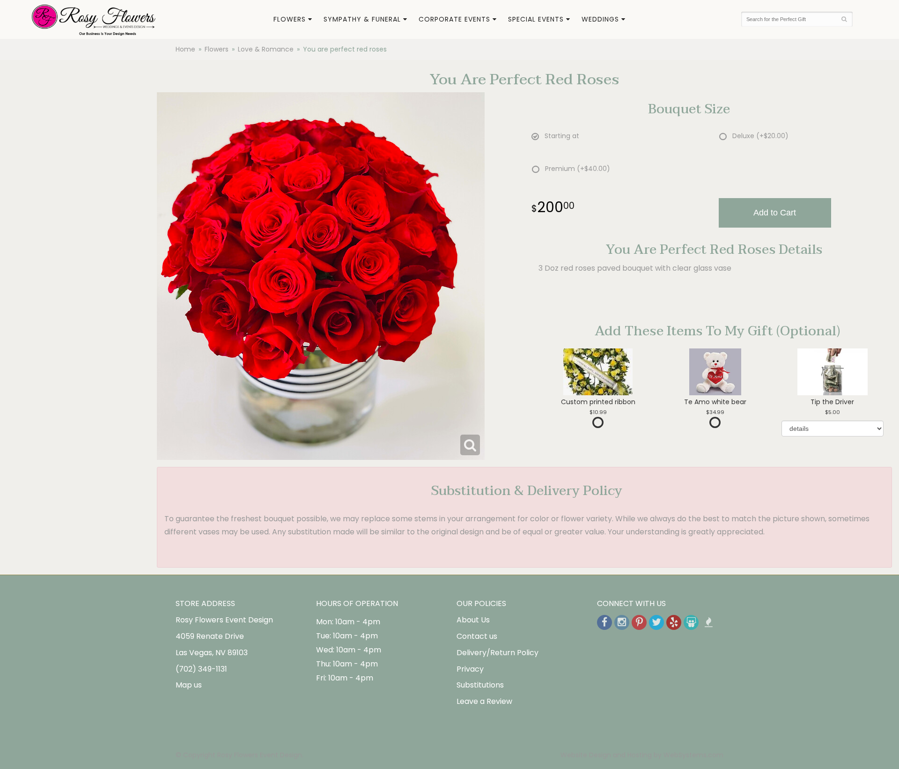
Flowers (289, 19)
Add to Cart (774, 212)
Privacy (470, 669)
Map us (189, 685)
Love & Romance (266, 49)
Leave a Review (484, 701)
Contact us (477, 636)
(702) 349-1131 (201, 669)
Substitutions (480, 685)
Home (185, 49)
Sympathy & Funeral (362, 19)
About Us (473, 619)
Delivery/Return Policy (497, 652)
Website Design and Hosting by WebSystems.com (641, 755)
